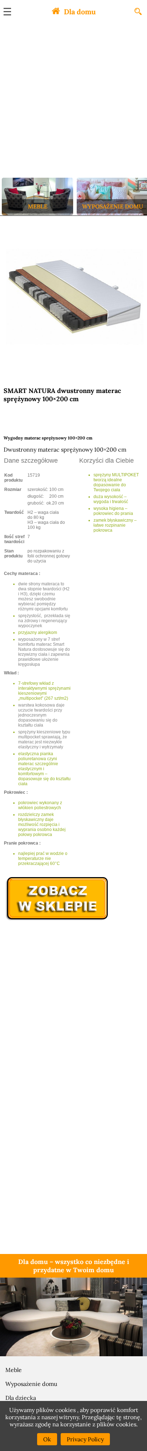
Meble (13, 1369)
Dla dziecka (20, 1397)
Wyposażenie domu (31, 1383)
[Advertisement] (73, 100)
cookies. (127, 1424)
